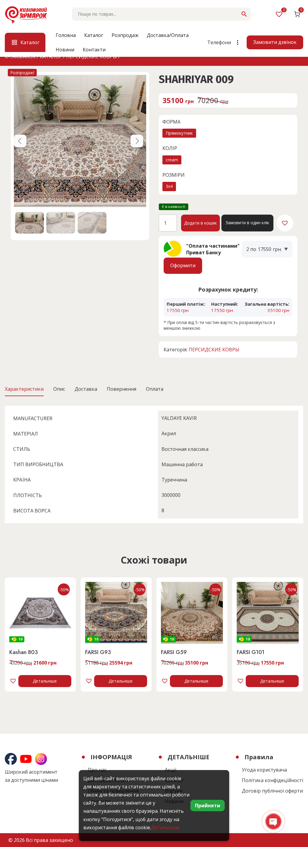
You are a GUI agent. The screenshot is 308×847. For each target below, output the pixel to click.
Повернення (121, 389)
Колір (169, 148)
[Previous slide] (20, 141)
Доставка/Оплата (168, 35)
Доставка (86, 389)
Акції (170, 769)
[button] (284, 223)
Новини (65, 49)
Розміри (173, 175)
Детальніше (45, 681)
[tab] (24, 389)
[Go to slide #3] (92, 223)
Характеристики (24, 389)
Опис (59, 389)
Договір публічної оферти (272, 790)
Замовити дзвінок (275, 42)
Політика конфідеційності (272, 780)
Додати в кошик (200, 223)
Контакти (94, 49)
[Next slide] (137, 141)
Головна (66, 35)
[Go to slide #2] (60, 223)
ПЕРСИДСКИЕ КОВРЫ (214, 349)
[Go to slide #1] (29, 223)
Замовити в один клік (247, 222)
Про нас (97, 769)
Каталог (93, 35)
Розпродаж (125, 35)
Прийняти (207, 805)
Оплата (154, 389)
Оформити (183, 265)
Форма (171, 121)
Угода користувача (264, 769)
